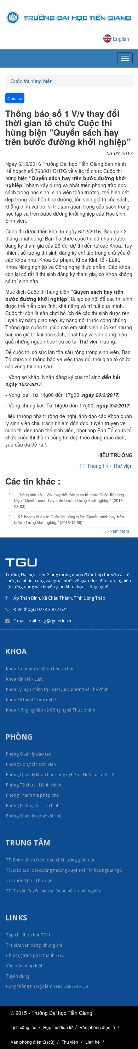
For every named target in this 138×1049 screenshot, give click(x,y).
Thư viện (70, 1042)
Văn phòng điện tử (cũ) (32, 1042)
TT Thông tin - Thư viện (106, 465)
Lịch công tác (23, 1027)
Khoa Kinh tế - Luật (24, 679)
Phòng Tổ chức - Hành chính (33, 785)
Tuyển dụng (17, 976)
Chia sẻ (14, 98)
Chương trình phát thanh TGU (35, 955)
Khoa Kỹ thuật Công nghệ (31, 700)
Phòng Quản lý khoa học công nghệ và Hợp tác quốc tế (60, 775)
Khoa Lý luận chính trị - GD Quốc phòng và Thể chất (57, 689)
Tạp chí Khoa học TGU (28, 935)
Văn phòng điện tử (97, 1027)
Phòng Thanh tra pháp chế (32, 795)
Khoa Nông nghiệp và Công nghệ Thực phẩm (50, 710)
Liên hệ (92, 1042)
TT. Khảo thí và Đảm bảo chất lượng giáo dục (50, 860)
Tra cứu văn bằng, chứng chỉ (34, 945)
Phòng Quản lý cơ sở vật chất (34, 816)
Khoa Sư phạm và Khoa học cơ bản (40, 669)
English (121, 38)
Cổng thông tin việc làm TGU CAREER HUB (47, 986)
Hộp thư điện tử (58, 1027)
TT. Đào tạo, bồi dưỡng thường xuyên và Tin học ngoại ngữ (64, 870)
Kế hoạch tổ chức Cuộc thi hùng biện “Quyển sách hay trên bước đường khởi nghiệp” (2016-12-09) (69, 519)
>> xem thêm (116, 531)
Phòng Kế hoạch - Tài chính (32, 805)
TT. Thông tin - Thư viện (29, 880)
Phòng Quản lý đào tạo (29, 754)
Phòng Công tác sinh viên (31, 764)
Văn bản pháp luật (24, 966)
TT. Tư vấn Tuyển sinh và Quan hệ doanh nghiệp (54, 891)
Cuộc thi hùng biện (32, 81)
